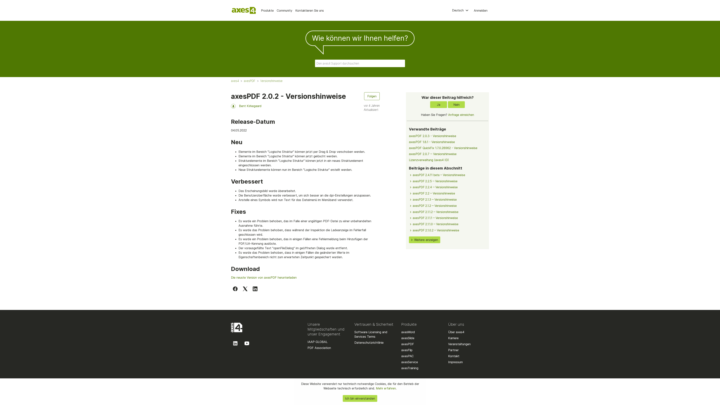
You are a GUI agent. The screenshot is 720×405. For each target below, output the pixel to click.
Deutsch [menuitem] (458, 10)
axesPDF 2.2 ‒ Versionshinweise (434, 193)
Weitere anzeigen (426, 240)
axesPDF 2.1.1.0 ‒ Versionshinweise (435, 224)
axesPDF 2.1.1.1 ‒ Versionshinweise (435, 218)
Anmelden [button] (481, 10)
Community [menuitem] (284, 10)
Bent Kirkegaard (250, 106)
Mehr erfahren (385, 388)
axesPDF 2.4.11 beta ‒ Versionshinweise (439, 175)
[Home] (243, 10)
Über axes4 (456, 332)
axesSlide (407, 338)
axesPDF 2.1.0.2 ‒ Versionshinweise (436, 230)
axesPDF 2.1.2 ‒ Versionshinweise (435, 206)
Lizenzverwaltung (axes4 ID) (429, 160)
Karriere (453, 338)
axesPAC (407, 356)
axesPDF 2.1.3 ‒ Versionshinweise (435, 199)
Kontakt (453, 356)
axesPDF (249, 81)
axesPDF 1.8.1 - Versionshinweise (432, 142)
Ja (438, 104)
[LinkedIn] (255, 288)
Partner (453, 350)
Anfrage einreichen (461, 115)
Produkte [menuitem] (267, 10)
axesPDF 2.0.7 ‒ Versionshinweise (433, 154)
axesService (409, 362)
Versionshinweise (271, 81)
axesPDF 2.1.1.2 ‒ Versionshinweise (435, 212)
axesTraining (409, 368)
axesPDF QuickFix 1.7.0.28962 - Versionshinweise (443, 148)
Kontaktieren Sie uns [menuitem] (309, 10)
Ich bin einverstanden (360, 398)
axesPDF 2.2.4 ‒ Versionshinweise (435, 187)
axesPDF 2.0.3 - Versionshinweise (432, 136)
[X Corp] (245, 288)
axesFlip (406, 350)
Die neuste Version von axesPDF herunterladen (264, 277)
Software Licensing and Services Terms (370, 334)
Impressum (455, 362)
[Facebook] (235, 288)
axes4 (235, 81)
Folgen (371, 96)
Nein (456, 104)
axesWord (408, 332)
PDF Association (319, 348)
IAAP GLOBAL (318, 342)
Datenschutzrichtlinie (369, 342)
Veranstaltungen (459, 344)
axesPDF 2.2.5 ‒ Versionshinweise (435, 181)
